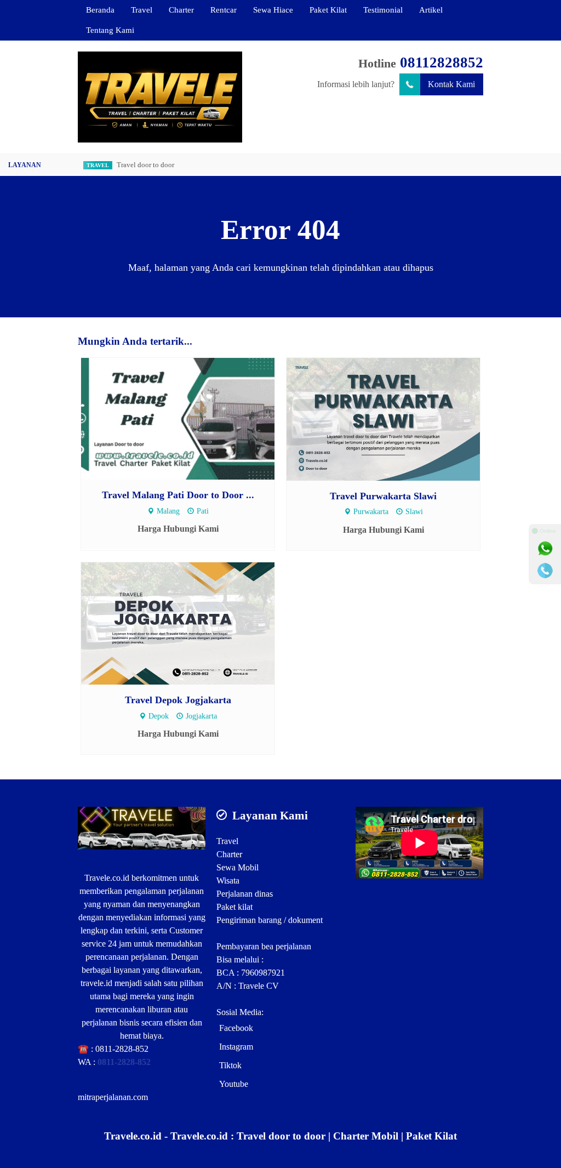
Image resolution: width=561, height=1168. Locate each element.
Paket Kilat (328, 9)
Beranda (100, 9)
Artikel (431, 9)
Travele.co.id (106, 877)
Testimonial (383, 9)
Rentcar (223, 9)
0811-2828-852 (121, 1048)
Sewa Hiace (273, 9)
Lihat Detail (188, 418)
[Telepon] (545, 570)
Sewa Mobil (237, 867)
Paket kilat (234, 906)
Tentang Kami (110, 30)
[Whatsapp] (545, 548)
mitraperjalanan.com (113, 1097)
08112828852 (441, 62)
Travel (141, 9)
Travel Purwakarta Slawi (383, 496)
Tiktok (230, 1065)
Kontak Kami (451, 84)
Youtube (233, 1084)
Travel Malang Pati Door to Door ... (178, 494)
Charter (181, 9)
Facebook (236, 1028)
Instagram (236, 1046)
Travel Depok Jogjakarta (178, 699)
